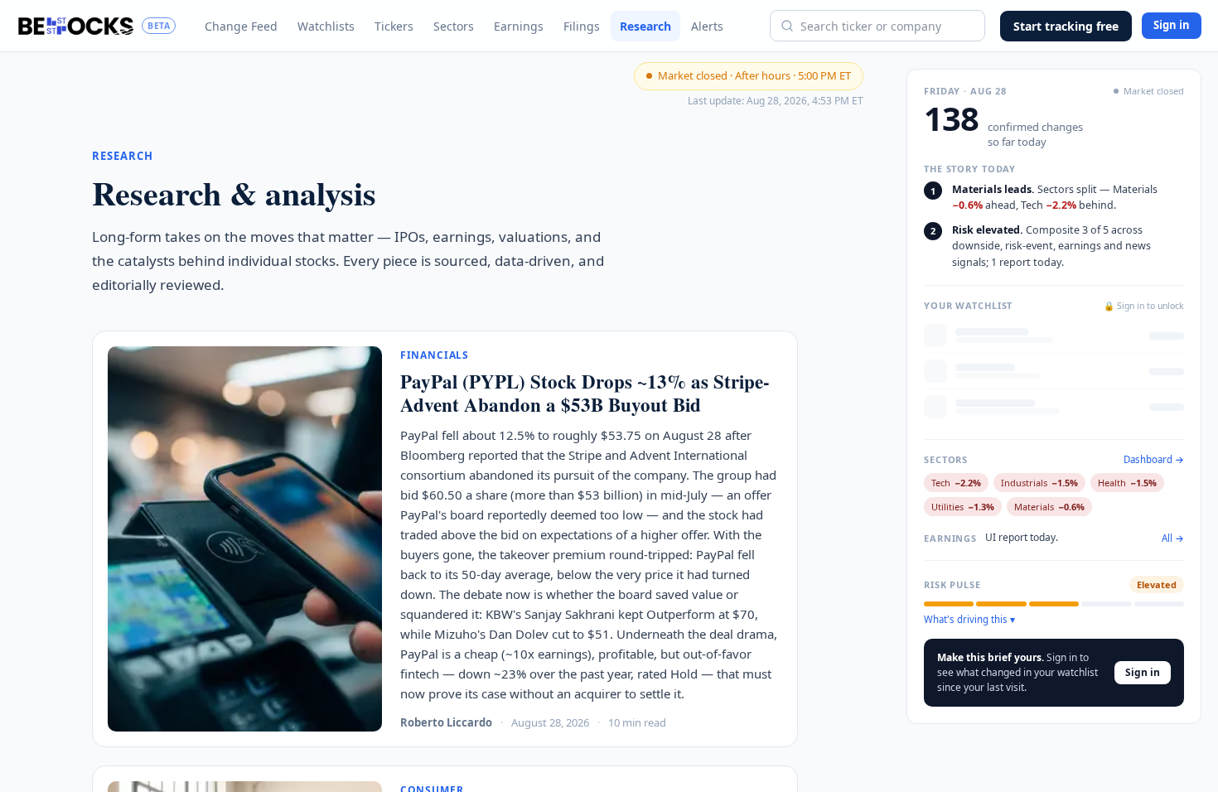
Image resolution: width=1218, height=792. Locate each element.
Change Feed (241, 26)
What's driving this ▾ (969, 620)
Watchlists (326, 26)
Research (645, 26)
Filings (581, 26)
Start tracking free (1066, 26)
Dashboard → (1154, 460)
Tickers (394, 26)
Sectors (453, 26)
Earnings (519, 26)
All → (1173, 538)
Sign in (1171, 24)
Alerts (707, 26)
